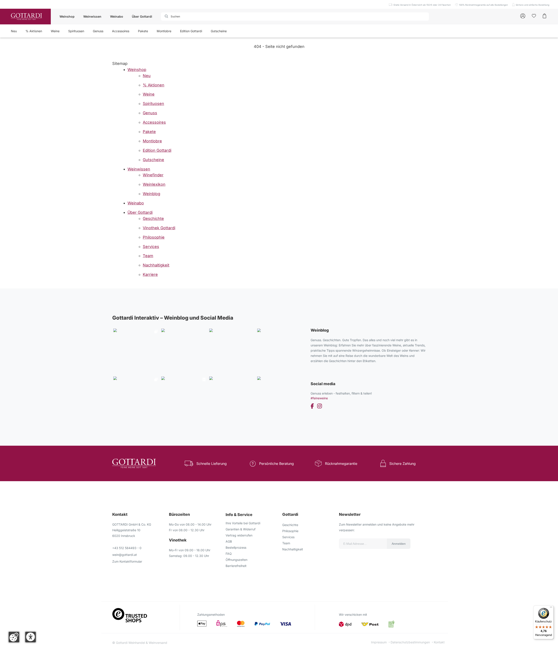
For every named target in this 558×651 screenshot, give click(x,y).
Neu (14, 31)
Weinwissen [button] (92, 16)
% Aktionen (34, 31)
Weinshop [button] (67, 16)
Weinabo (116, 16)
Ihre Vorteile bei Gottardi (243, 523)
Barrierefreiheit (236, 566)
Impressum (379, 642)
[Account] (522, 15)
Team (286, 543)
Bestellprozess (236, 547)
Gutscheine (219, 31)
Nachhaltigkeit (292, 549)
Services (288, 537)
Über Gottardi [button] (142, 16)
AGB (229, 541)
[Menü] (551, 608)
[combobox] (186, 16)
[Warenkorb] (544, 15)
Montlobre (164, 31)
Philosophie (290, 531)
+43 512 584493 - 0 (126, 548)
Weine (55, 31)
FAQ (229, 553)
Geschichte (290, 525)
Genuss (98, 31)
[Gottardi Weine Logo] (26, 16)
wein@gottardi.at (124, 555)
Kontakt (439, 642)
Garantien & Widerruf (240, 529)
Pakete (143, 31)
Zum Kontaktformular (127, 561)
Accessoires (120, 31)
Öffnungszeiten (236, 560)
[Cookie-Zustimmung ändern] (14, 637)
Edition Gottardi (191, 31)
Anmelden (399, 543)
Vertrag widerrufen (239, 535)
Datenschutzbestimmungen (410, 642)
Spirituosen (76, 31)
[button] (30, 637)
